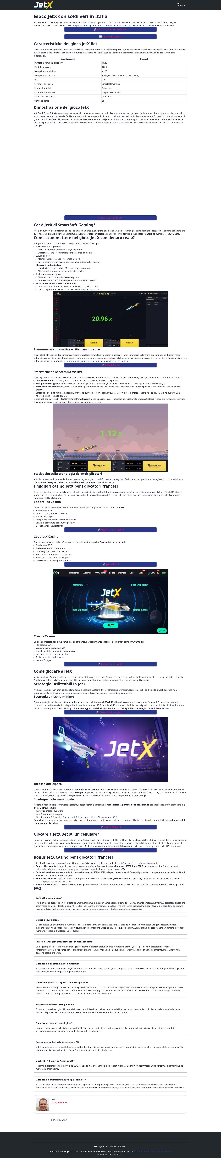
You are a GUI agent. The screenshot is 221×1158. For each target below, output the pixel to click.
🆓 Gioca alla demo (110, 36)
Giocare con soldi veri (110, 217)
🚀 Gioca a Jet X (110, 365)
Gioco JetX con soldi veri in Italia (109, 1146)
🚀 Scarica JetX (110, 850)
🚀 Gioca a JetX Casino (110, 529)
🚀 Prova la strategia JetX (110, 712)
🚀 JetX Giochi (110, 564)
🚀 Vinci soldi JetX (110, 827)
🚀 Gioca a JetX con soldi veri (110, 29)
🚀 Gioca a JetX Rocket (110, 664)
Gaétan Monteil (59, 1102)
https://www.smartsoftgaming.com (154, 1151)
